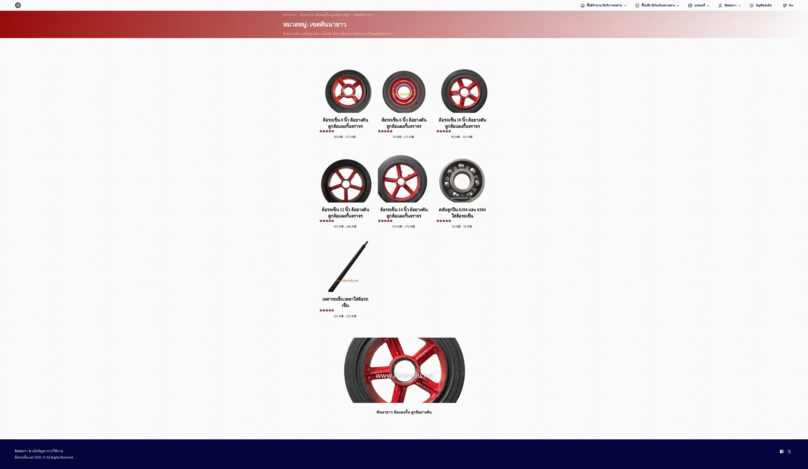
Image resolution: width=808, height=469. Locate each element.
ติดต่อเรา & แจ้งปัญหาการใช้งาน (39, 451)
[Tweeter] (789, 454)
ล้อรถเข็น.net (24, 457)
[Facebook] (781, 454)
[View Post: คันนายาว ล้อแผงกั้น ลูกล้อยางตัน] (404, 370)
